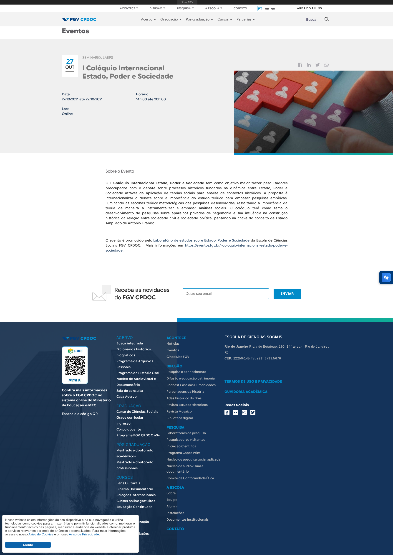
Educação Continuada (134, 507)
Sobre (171, 493)
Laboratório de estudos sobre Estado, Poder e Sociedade (201, 240)
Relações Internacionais (136, 495)
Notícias (172, 343)
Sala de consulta (129, 391)
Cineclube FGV (177, 357)
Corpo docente (128, 429)
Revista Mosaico (179, 411)
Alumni (172, 506)
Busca (311, 20)
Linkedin (309, 65)
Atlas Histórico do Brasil (184, 398)
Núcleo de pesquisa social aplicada (193, 459)
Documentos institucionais (187, 519)
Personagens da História (185, 392)
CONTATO (240, 8)
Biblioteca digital (179, 418)
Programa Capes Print (183, 453)
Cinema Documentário (134, 489)
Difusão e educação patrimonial (191, 378)
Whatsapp (326, 65)
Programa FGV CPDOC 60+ (138, 435)
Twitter (317, 65)
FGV (187, 2)
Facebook (300, 65)
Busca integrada (129, 343)
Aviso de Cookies (40, 534)
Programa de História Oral (137, 373)
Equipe (171, 500)
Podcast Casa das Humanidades (191, 385)
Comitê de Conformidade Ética (190, 478)
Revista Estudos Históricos (187, 405)
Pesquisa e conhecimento (186, 372)
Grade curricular (130, 417)
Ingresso (123, 423)
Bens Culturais (128, 483)
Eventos (172, 350)
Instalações (175, 513)
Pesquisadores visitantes (185, 440)
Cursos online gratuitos (135, 501)
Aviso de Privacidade (84, 534)
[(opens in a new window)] (75, 365)
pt (260, 8)
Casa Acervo (126, 397)
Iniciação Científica (181, 446)
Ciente (28, 545)
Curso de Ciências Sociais (137, 412)
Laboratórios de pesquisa (186, 433)
